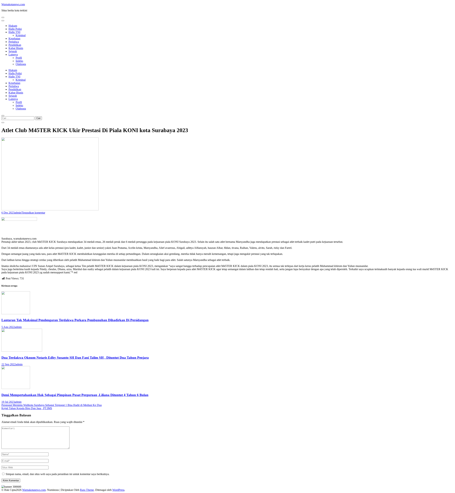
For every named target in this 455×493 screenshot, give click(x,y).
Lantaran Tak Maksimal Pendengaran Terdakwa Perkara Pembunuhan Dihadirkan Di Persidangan (75, 320)
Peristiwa (14, 41)
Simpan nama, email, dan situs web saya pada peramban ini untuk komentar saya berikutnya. (57, 474)
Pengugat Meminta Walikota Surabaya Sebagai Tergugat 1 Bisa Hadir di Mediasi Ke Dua (51, 405)
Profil (19, 57)
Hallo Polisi (15, 28)
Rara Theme (87, 489)
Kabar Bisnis (16, 48)
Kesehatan (14, 38)
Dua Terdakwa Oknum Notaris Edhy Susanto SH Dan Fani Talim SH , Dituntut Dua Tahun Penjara (75, 357)
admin (17, 212)
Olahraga (21, 64)
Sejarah (13, 51)
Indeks (19, 60)
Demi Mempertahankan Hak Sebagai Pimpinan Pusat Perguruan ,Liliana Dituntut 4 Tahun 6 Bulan (74, 395)
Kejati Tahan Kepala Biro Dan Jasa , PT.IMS (26, 408)
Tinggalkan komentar (33, 212)
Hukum (13, 25)
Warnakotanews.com (13, 4)
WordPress (118, 489)
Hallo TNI (14, 32)
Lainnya (13, 54)
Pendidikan (15, 44)
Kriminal (21, 35)
